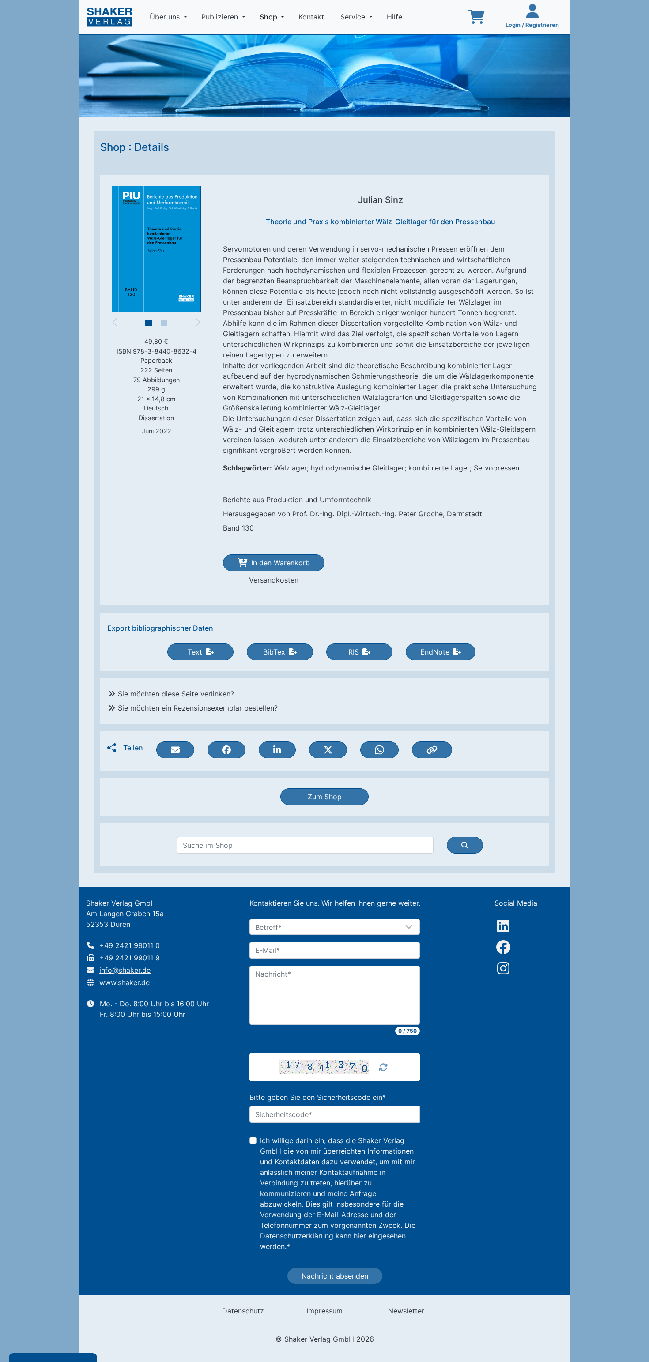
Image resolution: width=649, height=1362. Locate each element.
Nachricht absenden (335, 1276)
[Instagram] (503, 968)
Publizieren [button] (220, 16)
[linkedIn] (503, 926)
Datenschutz (243, 1310)
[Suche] (465, 845)
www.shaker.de (124, 982)
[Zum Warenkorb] (476, 17)
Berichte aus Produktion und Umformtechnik (297, 499)
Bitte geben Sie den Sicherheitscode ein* (317, 1097)
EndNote (434, 651)
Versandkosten (273, 580)
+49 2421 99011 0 (129, 945)
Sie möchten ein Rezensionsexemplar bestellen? (198, 708)
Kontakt (312, 16)
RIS (353, 651)
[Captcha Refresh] (383, 1067)
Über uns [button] (166, 16)
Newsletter (406, 1310)
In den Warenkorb (280, 562)
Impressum (324, 1310)
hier (360, 1235)
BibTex (274, 651)
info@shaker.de (125, 970)
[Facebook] (503, 947)
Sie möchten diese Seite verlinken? (176, 693)
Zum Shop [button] (325, 796)
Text (195, 651)
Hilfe (395, 16)
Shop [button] (274, 16)
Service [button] (353, 16)
